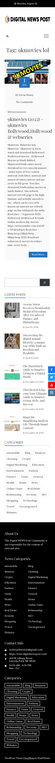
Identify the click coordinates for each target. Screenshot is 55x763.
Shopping (12, 500)
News (34, 482)
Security (31, 494)
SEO (44, 494)
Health (10, 482)
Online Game (14, 488)
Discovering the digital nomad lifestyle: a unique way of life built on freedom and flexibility (34, 344)
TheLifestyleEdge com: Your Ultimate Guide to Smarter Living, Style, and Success (35, 397)
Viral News (29, 758)
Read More (38, 254)
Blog (27, 452)
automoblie (13, 452)
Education (38, 464)
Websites (11, 512)
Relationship (14, 494)
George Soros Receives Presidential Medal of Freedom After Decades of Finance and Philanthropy (36, 313)
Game (24, 476)
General (38, 476)
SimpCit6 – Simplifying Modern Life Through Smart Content (35, 422)
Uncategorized (28, 506)
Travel (10, 506)
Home (23, 482)
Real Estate (34, 488)
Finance (11, 476)
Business (40, 452)
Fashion (33, 470)
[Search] (45, 282)
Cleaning (11, 458)
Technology (30, 500)
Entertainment (18, 112)
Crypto (26, 458)
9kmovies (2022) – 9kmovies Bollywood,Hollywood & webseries (30, 128)
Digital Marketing (16, 464)
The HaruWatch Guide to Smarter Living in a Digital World (34, 371)
